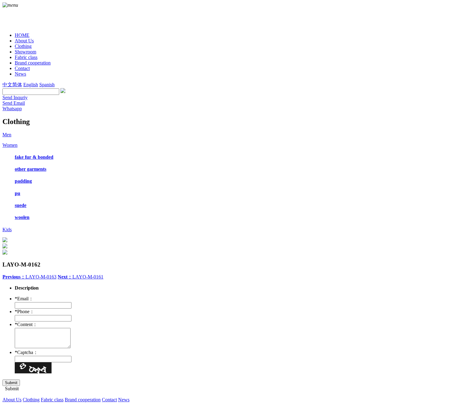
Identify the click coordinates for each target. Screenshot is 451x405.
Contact (109, 399)
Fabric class (52, 399)
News (123, 399)
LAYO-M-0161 (80, 276)
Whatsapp (12, 108)
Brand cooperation (83, 399)
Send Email (13, 103)
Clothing (31, 399)
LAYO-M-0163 (29, 276)
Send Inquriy (15, 97)
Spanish (47, 84)
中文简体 (12, 84)
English (30, 84)
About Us (11, 399)
